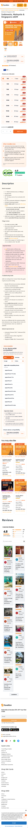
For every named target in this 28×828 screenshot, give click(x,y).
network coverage (13, 266)
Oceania (3, 781)
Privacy (3, 763)
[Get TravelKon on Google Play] (14, 729)
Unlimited (3, 786)
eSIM (6, 10)
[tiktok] (11, 741)
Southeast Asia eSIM (13, 10)
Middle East (4, 779)
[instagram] (7, 741)
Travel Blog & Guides (6, 749)
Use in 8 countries (20, 474)
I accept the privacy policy (7, 722)
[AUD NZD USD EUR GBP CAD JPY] (14, 5)
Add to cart (20, 131)
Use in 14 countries (20, 511)
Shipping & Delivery (6, 754)
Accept (14, 823)
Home (2, 10)
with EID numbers (13, 238)
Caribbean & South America (8, 799)
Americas (3, 795)
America (3, 774)
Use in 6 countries (7, 475)
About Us (3, 750)
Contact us (4, 752)
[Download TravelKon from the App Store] (5, 729)
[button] (26, 810)
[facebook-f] (3, 741)
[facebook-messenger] (18, 741)
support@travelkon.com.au (9, 736)
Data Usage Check (6, 759)
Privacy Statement (18, 826)
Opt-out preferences (9, 826)
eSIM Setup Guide (5, 757)
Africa (2, 772)
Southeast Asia (5, 784)
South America (5, 782)
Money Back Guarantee (7, 764)
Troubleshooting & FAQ (7, 756)
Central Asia (4, 801)
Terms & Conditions (6, 761)
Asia (2, 775)
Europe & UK (4, 777)
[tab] (8, 357)
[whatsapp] (15, 741)
